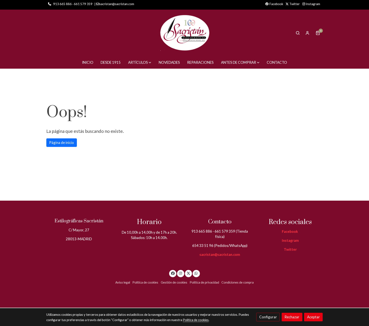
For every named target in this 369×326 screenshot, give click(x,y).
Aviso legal (122, 282)
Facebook (276, 4)
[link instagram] (180, 273)
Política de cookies (145, 282)
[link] (184, 33)
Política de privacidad (204, 282)
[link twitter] (188, 273)
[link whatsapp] (196, 273)
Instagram (312, 4)
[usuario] (307, 33)
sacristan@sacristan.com (219, 254)
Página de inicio (61, 142)
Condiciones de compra (237, 282)
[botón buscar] (297, 33)
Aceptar (313, 317)
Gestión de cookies (174, 282)
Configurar (268, 317)
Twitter (294, 4)
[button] (139, 62)
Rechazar (291, 317)
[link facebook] (172, 273)
